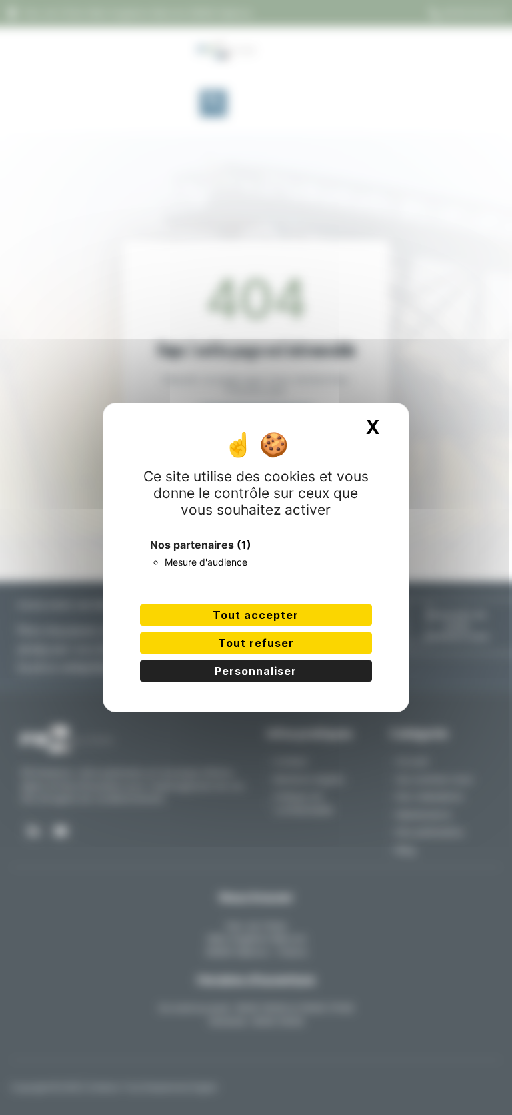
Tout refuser (256, 643)
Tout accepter (256, 615)
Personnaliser (256, 671)
